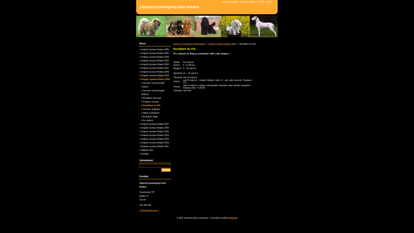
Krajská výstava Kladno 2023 (155, 60)
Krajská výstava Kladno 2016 (155, 128)
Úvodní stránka (231, 1)
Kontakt (145, 154)
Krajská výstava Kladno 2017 (155, 124)
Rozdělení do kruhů (152, 98)
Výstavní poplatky (151, 109)
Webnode (233, 218)
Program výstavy (151, 101)
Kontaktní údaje (150, 116)
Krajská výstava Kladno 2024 (155, 57)
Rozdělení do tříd (151, 105)
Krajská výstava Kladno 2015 (155, 131)
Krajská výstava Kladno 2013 (155, 139)
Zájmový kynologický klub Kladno (189, 44)
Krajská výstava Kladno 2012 (155, 142)
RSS (262, 1)
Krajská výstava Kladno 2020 (155, 72)
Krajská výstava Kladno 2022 (155, 64)
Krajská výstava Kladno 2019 (155, 75)
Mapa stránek (249, 1)
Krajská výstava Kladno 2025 (155, 53)
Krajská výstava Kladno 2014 (155, 135)
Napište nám (147, 150)
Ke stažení (148, 120)
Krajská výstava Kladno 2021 (155, 68)
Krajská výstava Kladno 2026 (155, 49)
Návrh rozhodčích (151, 113)
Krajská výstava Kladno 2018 (222, 44)
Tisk (271, 1)
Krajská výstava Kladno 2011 (155, 146)
